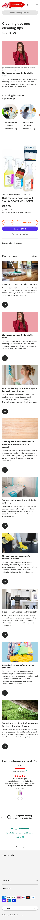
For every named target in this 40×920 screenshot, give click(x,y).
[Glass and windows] (28, 111)
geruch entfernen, (8, 68)
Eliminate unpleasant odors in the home (17, 74)
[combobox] (20, 12)
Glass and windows (28, 123)
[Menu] (36, 5)
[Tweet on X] (10, 33)
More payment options (20, 234)
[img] (20, 768)
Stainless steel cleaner (10, 123)
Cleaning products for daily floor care (19, 284)
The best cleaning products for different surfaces (16, 557)
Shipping (14, 212)
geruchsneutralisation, (28, 68)
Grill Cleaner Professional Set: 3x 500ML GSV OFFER (18, 199)
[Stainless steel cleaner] (10, 111)
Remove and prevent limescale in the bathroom (19, 501)
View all (35, 256)
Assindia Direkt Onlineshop (11, 195)
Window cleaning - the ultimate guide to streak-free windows (19, 389)
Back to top (20, 847)
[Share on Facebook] (14, 33)
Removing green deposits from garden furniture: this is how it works (20, 724)
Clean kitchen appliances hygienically (19, 612)
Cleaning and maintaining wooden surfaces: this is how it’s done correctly (18, 444)
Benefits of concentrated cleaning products (18, 666)
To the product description (12, 243)
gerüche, (17, 68)
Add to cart (27, 222)
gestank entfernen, (8, 70)
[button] (32, 5)
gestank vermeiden (21, 70)
